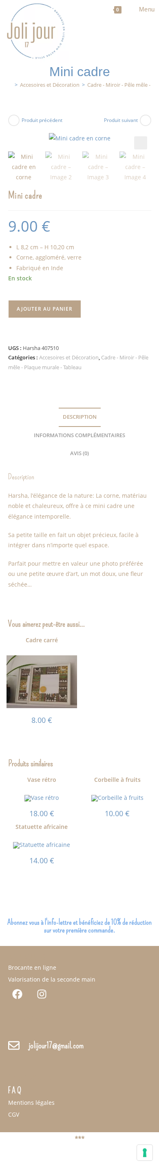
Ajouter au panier (45, 308)
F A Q (14, 1090)
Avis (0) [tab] (79, 453)
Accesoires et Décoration (69, 357)
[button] (140, 142)
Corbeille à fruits (117, 779)
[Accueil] (10, 84)
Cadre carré (42, 640)
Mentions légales (31, 1102)
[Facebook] (17, 994)
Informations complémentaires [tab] (79, 435)
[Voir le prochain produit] (145, 120)
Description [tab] (80, 416)
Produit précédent (42, 120)
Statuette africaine (41, 827)
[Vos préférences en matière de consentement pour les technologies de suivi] (144, 1152)
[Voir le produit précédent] (14, 120)
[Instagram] (42, 994)
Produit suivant (121, 120)
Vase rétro (41, 779)
